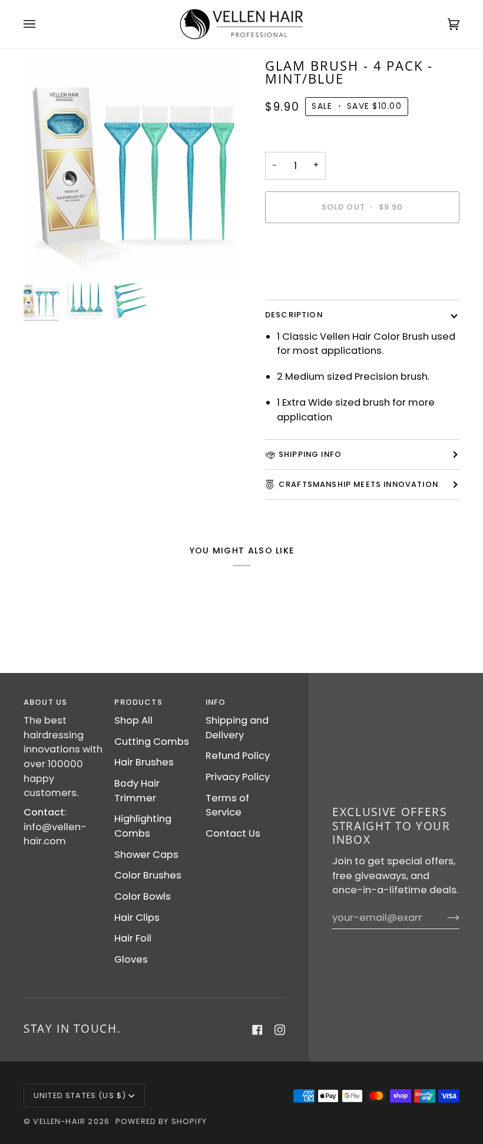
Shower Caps (146, 854)
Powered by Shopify (161, 1121)
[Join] (443, 917)
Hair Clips (137, 917)
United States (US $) (80, 1095)
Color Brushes (147, 875)
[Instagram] (279, 1029)
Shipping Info (310, 454)
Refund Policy (238, 755)
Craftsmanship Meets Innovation (358, 484)
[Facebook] (257, 1029)
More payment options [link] (320, 280)
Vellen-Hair (59, 1121)
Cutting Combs (151, 741)
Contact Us (233, 833)
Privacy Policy (238, 777)
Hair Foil (132, 938)
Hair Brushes (144, 762)
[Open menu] (41, 24)
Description (294, 314)
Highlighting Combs (142, 826)
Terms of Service (227, 805)
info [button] (216, 702)
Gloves (131, 959)
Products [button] (138, 702)
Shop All (133, 720)
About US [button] (45, 702)
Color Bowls (142, 896)
